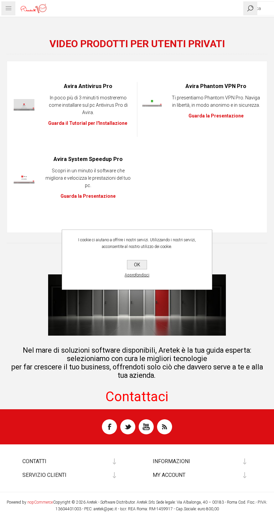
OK (137, 264)
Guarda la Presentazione (88, 196)
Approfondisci (137, 275)
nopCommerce (40, 502)
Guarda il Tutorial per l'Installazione (87, 123)
